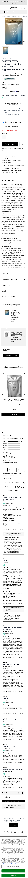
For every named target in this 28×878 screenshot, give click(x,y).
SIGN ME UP (13, 825)
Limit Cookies (13, 871)
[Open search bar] (4, 7)
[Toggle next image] (25, 31)
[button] (13, 79)
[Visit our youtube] (15, 832)
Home (3, 16)
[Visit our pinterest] (22, 832)
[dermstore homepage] (13, 8)
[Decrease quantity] (4, 137)
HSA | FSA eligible (9, 91)
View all (23, 95)
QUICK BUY (14, 414)
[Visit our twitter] (8, 832)
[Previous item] (2, 394)
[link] (22, 7)
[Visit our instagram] (11, 832)
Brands (8, 16)
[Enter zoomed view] (24, 41)
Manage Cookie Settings (13, 866)
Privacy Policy (6, 863)
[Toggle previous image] (1, 31)
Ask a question (15, 84)
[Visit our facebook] (4, 832)
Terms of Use (14, 863)
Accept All (13, 875)
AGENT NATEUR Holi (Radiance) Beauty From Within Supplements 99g (14, 400)
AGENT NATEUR (16, 16)
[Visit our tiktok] (19, 832)
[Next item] (24, 394)
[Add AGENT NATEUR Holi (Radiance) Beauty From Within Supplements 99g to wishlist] (25, 374)
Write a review (6, 84)
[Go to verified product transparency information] (9, 79)
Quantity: (5, 133)
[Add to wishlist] (22, 144)
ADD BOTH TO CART (11, 356)
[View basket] (24, 7)
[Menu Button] (1, 7)
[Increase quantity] (14, 137)
